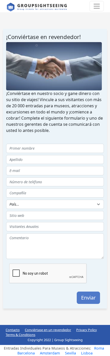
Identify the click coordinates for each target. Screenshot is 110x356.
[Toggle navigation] (97, 6)
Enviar (88, 297)
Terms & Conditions (20, 334)
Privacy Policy (86, 330)
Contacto (13, 330)
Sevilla (70, 353)
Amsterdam (50, 353)
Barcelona (26, 353)
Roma (99, 348)
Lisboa (87, 353)
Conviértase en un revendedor (48, 330)
